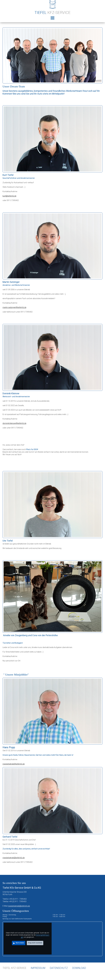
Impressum (38, 968)
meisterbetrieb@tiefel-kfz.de (14, 764)
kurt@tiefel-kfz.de (9, 196)
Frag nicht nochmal (35, 943)
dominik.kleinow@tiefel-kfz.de (14, 423)
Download (79, 968)
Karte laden (20, 943)
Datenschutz (59, 968)
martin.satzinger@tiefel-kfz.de (14, 307)
